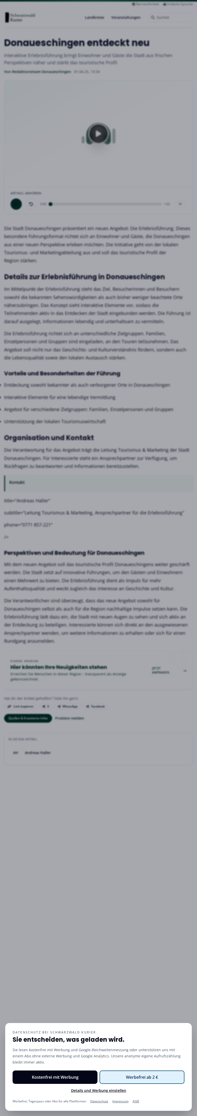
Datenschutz (99, 1101)
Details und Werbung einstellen (98, 1090)
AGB (136, 1101)
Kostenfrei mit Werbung (55, 1077)
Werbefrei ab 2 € (142, 1077)
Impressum (120, 1101)
